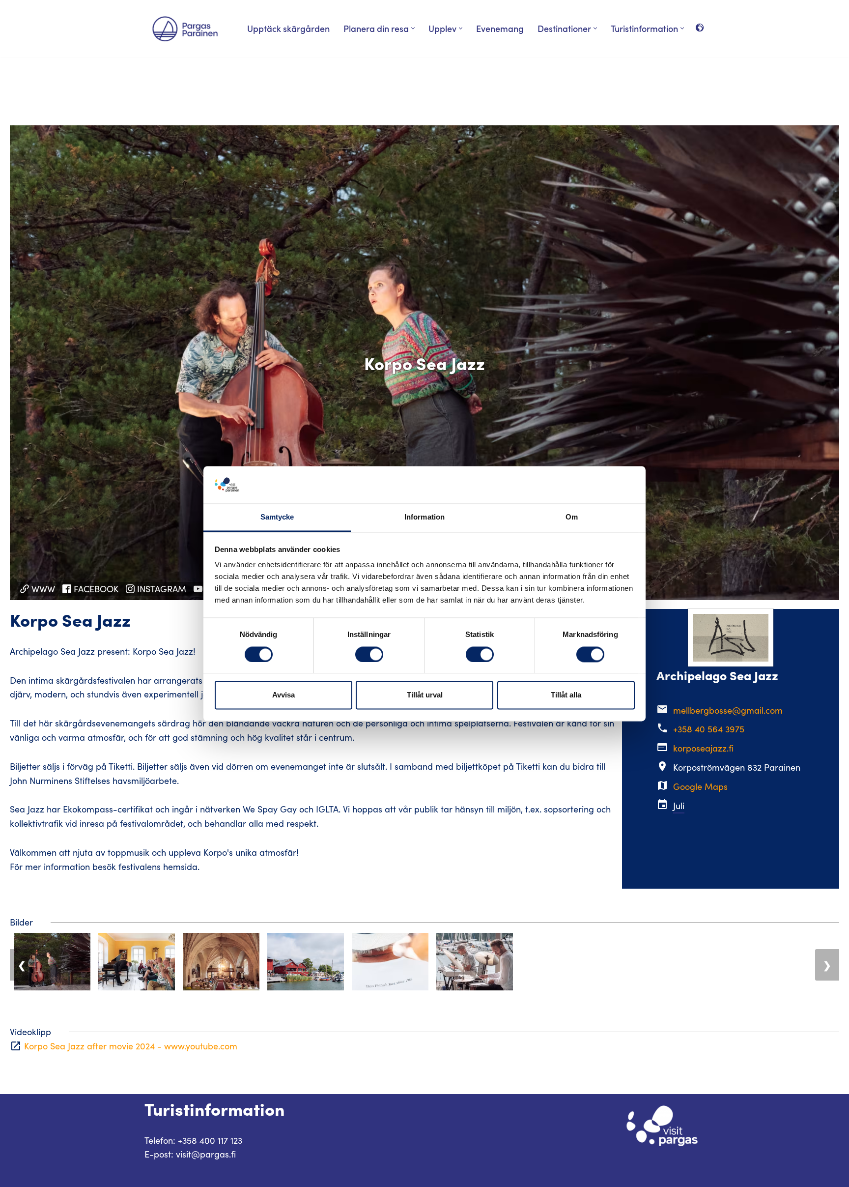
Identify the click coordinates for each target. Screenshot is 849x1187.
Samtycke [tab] (277, 517)
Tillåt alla (566, 695)
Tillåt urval (425, 695)
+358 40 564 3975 (708, 729)
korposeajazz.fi (703, 748)
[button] (413, 28)
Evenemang (500, 28)
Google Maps (700, 786)
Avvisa (283, 695)
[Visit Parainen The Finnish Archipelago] (185, 29)
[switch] (369, 654)
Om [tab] (572, 517)
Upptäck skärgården (288, 28)
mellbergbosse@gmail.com (728, 710)
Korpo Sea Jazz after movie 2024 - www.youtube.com (130, 1046)
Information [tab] (424, 517)
